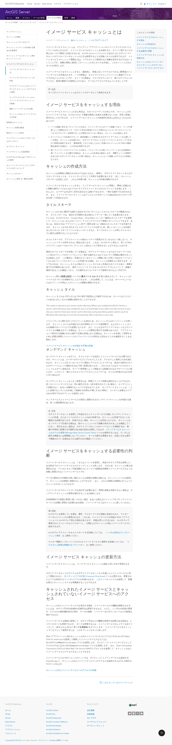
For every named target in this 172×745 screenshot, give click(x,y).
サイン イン (151, 4)
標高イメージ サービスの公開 (21, 109)
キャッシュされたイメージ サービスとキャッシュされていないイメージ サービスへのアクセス (150, 65)
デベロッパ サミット (95, 726)
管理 (66, 18)
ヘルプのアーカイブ (99, 40)
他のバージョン (77, 40)
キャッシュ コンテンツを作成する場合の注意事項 (20, 49)
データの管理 (39, 18)
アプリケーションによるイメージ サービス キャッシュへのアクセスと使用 (22, 89)
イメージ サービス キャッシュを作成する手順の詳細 (69, 346)
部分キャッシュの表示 (15, 133)
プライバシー (43, 740)
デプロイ (26, 18)
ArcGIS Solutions (53, 729)
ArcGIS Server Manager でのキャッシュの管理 (21, 158)
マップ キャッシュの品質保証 (18, 152)
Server (8, 718)
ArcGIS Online (52, 710)
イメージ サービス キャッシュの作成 (22, 79)
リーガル (65, 740)
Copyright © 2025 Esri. (13, 740)
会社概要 (91, 710)
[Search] (141, 3)
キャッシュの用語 (13, 37)
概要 (17, 18)
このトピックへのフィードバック (118, 682)
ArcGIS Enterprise (14, 3)
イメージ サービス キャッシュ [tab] (21, 64)
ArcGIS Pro (50, 714)
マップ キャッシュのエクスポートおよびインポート (20, 139)
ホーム (9, 18)
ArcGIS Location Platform (57, 722)
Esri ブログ (91, 718)
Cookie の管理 (55, 740)
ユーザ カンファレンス (96, 722)
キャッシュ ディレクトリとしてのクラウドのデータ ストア (20, 166)
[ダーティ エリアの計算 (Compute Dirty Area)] (84, 576)
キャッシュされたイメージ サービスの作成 (22, 115)
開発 (73, 18)
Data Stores (47, 4)
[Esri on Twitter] (129, 713)
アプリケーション (70, 4)
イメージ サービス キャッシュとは (22, 70)
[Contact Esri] (141, 713)
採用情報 (91, 714)
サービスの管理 (54, 18)
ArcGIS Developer (53, 726)
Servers (37, 4)
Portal (29, 4)
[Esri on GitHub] (137, 713)
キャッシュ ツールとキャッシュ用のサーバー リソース (20, 57)
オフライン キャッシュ (15, 146)
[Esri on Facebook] (133, 713)
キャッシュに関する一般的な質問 (19, 179)
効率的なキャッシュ (14, 122)
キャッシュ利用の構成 (15, 128)
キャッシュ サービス (28, 22)
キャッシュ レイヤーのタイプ (18, 42)
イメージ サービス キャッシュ (51, 22)
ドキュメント (10, 733)
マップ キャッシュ (13, 32)
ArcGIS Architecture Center (57, 733)
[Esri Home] (133, 705)
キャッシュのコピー (14, 174)
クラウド (57, 4)
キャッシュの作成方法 (146, 44)
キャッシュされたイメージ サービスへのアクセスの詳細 (71, 670)
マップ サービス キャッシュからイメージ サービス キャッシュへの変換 (22, 100)
